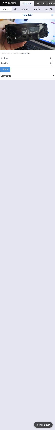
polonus (25, 53)
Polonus (26, 3)
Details (4, 63)
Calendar (25, 9)
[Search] (51, 9)
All (15, 9)
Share (5, 69)
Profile (37, 9)
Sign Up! (41, 3)
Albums (5, 9)
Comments (6, 76)
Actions (4, 58)
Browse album (43, 425)
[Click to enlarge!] (27, 34)
